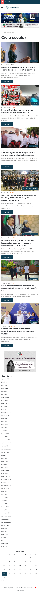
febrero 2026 (5, 397)
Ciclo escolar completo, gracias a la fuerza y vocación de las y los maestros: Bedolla (18, 198)
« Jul (2, 580)
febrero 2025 (5, 434)
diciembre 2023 (5, 476)
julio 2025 (4, 418)
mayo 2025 (4, 424)
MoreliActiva (20, 590)
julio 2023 (4, 491)
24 (4, 573)
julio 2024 (4, 455)
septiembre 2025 (6, 412)
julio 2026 (4, 382)
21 (25, 569)
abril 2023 (4, 501)
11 (9, 565)
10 (4, 565)
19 (14, 569)
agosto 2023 (5, 488)
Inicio (4, 32)
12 (14, 565)
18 (9, 569)
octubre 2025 (5, 409)
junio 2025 (4, 421)
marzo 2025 (4, 430)
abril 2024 (4, 464)
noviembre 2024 (6, 443)
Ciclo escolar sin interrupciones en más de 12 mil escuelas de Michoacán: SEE (19, 288)
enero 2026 (4, 400)
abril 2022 (4, 537)
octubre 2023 (5, 482)
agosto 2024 (5, 452)
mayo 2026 (4, 388)
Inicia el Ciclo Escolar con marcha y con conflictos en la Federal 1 (18, 111)
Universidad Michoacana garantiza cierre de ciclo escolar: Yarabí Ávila (18, 68)
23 (36, 569)
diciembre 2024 (5, 440)
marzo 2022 (4, 540)
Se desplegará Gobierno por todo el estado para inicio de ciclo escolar (18, 153)
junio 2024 (4, 458)
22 (30, 569)
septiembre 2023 (6, 485)
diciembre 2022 (5, 513)
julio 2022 (4, 528)
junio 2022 (4, 531)
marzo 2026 (4, 394)
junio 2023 (4, 494)
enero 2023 (4, 510)
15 (30, 565)
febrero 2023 (5, 507)
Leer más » (7, 81)
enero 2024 (4, 473)
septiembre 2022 (6, 522)
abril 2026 (4, 391)
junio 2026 (4, 385)
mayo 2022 (4, 534)
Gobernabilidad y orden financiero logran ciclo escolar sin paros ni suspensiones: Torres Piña (17, 243)
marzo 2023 (4, 504)
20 (20, 569)
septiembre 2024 (6, 449)
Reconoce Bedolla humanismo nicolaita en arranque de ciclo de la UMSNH (18, 331)
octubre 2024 (5, 446)
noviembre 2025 (6, 406)
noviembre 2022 (6, 516)
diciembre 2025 (5, 403)
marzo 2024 (4, 467)
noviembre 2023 (6, 479)
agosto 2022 (5, 525)
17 (4, 569)
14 (25, 565)
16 (36, 565)
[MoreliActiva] (12, 7)
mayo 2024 (4, 461)
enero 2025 (4, 437)
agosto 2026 (5, 379)
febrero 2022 (5, 543)
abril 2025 (4, 427)
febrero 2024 (5, 470)
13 (20, 565)
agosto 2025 (5, 415)
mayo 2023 (4, 497)
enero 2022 (4, 546)
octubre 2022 (5, 519)
